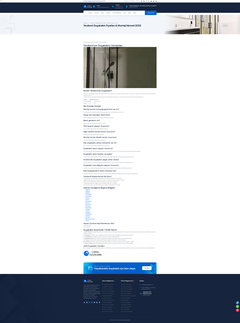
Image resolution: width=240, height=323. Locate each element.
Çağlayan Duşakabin (108, 286)
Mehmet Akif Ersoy (90, 219)
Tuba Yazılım (118, 320)
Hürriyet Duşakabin (107, 302)
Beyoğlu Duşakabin (126, 306)
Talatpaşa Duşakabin (127, 286)
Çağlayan (87, 191)
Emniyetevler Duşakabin (108, 291)
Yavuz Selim (88, 196)
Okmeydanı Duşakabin (127, 311)
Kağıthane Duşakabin (108, 284)
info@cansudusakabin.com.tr (103, 7)
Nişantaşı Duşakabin (126, 304)
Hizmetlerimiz (132, 1)
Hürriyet (87, 202)
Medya (129, 12)
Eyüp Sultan (88, 207)
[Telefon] (237, 302)
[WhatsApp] (237, 306)
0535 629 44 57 (119, 6)
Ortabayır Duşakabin (108, 311)
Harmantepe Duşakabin (108, 300)
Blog (125, 12)
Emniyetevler (88, 194)
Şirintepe (87, 206)
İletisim (137, 1)
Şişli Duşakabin (125, 300)
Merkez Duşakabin (107, 309)
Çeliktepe (87, 193)
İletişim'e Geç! (150, 12)
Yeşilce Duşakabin (126, 297)
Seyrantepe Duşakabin (108, 304)
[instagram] (237, 310)
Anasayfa (90, 12)
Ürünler (102, 12)
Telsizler (87, 211)
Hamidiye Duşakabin (126, 291)
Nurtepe (87, 217)
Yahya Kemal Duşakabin (127, 288)
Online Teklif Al (86, 227)
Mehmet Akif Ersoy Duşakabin (129, 295)
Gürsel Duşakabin (107, 297)
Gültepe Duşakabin (107, 295)
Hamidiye (87, 215)
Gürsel (87, 199)
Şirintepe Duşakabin (108, 306)
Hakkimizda (126, 1)
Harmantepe (88, 201)
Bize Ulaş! (147, 268)
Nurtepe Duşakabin (126, 293)
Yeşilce (87, 220)
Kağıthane (87, 189)
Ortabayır (87, 209)
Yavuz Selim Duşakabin (108, 293)
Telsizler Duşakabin (126, 284)
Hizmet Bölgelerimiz (117, 12)
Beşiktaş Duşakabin (126, 302)
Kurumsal (96, 12)
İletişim (134, 12)
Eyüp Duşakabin (126, 309)
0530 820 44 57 (119, 8)
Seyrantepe (88, 204)
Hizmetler (108, 12)
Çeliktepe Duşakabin (108, 288)
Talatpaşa (87, 212)
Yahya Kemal (88, 214)
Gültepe (87, 198)
